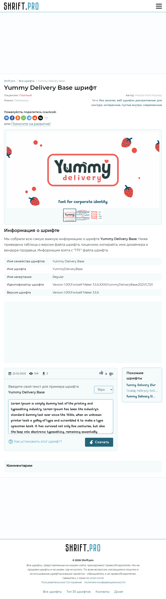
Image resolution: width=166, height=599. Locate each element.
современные (152, 105)
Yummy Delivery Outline (142, 391)
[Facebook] (12, 117)
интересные (112, 105)
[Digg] (40, 117)
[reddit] (34, 117)
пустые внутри (132, 105)
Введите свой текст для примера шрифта (43, 389)
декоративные (145, 100)
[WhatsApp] (23, 117)
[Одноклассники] (17, 117)
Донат (118, 592)
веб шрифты (125, 100)
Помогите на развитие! (31, 124)
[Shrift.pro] (21, 6)
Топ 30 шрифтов (79, 592)
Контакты (103, 592)
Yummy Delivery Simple (142, 396)
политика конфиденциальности (104, 582)
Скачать (102, 442)
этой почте (97, 578)
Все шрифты (52, 592)
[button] (155, 170)
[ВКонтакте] (6, 117)
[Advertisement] (83, 43)
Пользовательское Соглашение (61, 582)
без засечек (107, 100)
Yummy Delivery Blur (141, 385)
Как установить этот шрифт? (38, 441)
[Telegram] (29, 117)
